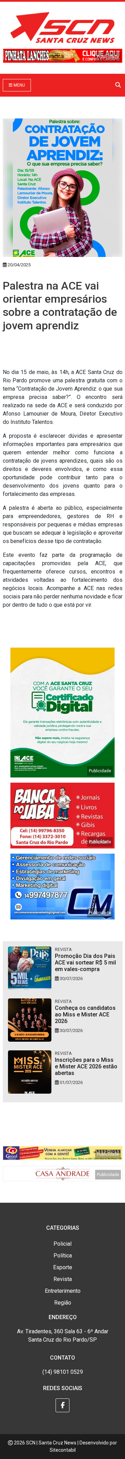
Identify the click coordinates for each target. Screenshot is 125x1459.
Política (62, 1255)
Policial (62, 1243)
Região (62, 1302)
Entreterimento (63, 1291)
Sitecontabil (63, 1450)
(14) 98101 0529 (62, 1372)
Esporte (62, 1267)
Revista (62, 1279)
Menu (18, 85)
